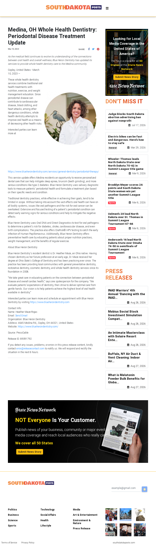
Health (44, 520)
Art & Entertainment (85, 514)
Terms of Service (9, 542)
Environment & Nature (82, 522)
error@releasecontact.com (30, 348)
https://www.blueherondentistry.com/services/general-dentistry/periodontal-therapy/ (53, 171)
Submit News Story (126, 76)
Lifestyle (45, 525)
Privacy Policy (27, 542)
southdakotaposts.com (124, 542)
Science (13, 520)
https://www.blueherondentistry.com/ (38, 326)
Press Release (81, 528)
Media (76, 509)
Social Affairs (48, 514)
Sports (12, 525)
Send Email (21, 315)
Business (13, 514)
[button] (89, 49)
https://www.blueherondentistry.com (49, 302)
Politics (12, 509)
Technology (47, 509)
